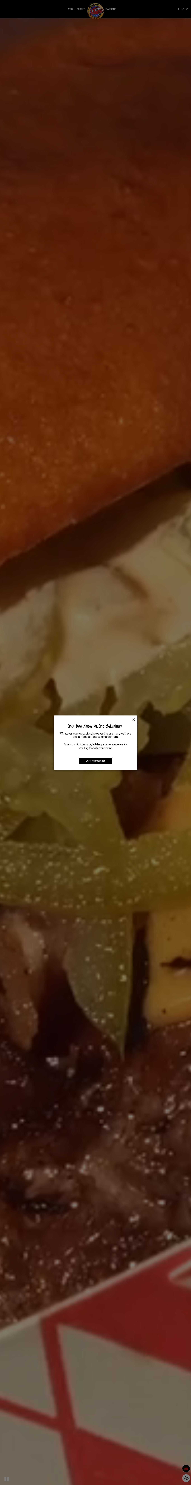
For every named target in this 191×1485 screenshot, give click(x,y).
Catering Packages (95, 760)
